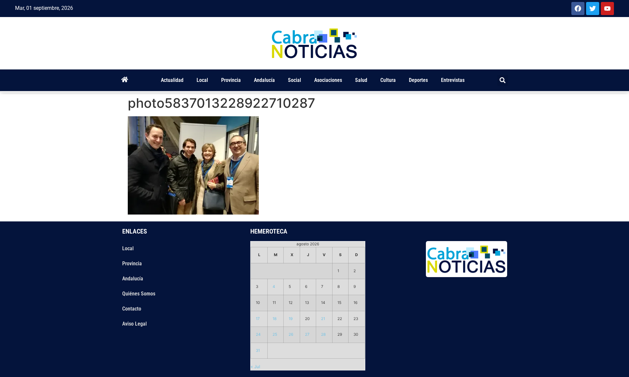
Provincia (231, 80)
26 (291, 334)
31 (258, 350)
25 (275, 334)
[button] (502, 80)
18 (274, 318)
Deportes (418, 80)
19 (291, 318)
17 (258, 318)
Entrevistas (453, 80)
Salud (361, 80)
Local (202, 80)
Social (294, 80)
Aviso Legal (134, 324)
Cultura (388, 80)
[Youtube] (607, 8)
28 (323, 334)
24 (258, 334)
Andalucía (264, 80)
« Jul (255, 366)
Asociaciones (328, 80)
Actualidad (172, 80)
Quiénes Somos (138, 294)
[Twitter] (592, 8)
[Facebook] (577, 8)
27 (307, 334)
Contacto (131, 309)
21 (323, 318)
